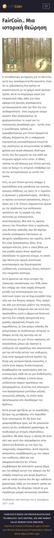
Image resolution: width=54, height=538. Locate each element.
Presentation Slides (40, 530)
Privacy (29, 526)
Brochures (22, 530)
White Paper (20, 533)
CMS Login (34, 533)
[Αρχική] (12, 6)
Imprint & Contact (13, 526)
